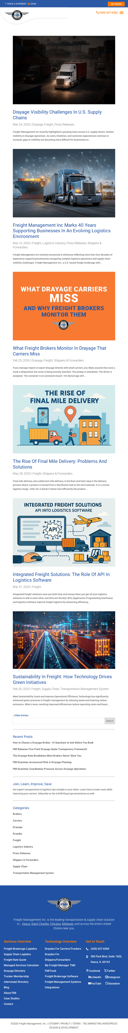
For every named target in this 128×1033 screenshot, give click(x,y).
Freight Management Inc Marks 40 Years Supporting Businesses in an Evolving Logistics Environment (61, 230)
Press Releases (64, 124)
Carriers (17, 820)
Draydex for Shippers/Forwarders (57, 957)
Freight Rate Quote (15, 959)
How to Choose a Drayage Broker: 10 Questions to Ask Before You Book (53, 742)
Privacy (65, 1023)
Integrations (52, 987)
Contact (8, 1004)
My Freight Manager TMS (60, 965)
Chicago (55, 924)
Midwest (67, 924)
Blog (6, 987)
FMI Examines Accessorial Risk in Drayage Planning (42, 762)
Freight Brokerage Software (61, 976)
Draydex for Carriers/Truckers (63, 948)
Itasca (26, 924)
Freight (48, 124)
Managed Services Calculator (21, 965)
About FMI (10, 993)
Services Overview (17, 941)
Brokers (17, 813)
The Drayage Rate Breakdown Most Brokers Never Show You (47, 755)
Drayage (37, 124)
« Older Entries (20, 715)
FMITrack (50, 970)
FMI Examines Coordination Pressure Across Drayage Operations (49, 768)
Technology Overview (60, 941)
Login (33, 4)
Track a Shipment (16, 4)
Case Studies (12, 998)
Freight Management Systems (63, 981)
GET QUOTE (116, 4)
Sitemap (53, 1023)
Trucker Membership (16, 976)
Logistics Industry (54, 243)
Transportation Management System (84, 689)
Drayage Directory (14, 970)
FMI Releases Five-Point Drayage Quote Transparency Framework (50, 749)
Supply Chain (50, 689)
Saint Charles (40, 924)
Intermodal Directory (16, 981)
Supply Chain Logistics (17, 954)
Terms (76, 1023)
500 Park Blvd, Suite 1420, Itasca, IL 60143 (106, 959)
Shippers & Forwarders (69, 360)
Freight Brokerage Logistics (20, 948)
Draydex (17, 833)
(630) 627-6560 (108, 12)
